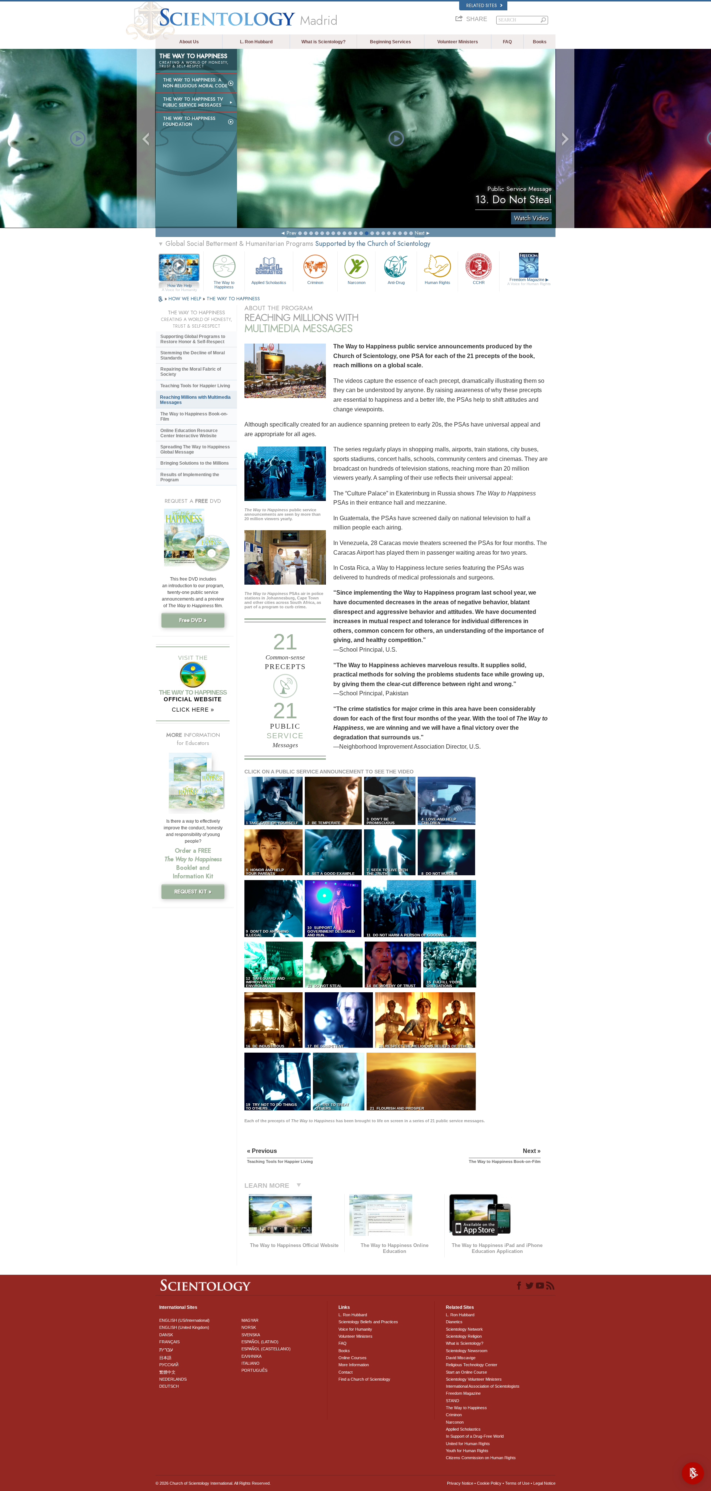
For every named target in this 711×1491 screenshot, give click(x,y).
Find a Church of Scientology (364, 1379)
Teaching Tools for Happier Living (195, 385)
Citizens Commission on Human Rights (481, 1457)
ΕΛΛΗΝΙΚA (251, 1356)
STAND (452, 1400)
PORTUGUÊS (254, 1370)
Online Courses (352, 1357)
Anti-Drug (396, 282)
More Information (353, 1365)
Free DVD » (193, 620)
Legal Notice (544, 1483)
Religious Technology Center (471, 1365)
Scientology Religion (464, 1336)
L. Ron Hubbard (256, 41)
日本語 (165, 1357)
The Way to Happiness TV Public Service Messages (193, 102)
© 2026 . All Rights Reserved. (213, 1483)
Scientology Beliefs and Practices (368, 1322)
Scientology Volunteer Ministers (474, 1379)
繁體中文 (167, 1372)
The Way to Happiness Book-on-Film (194, 416)
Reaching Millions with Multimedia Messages (195, 400)
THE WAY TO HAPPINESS (233, 298)
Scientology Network (464, 1329)
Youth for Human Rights (467, 1450)
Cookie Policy (489, 1483)
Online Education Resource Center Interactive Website (189, 433)
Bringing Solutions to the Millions (194, 463)
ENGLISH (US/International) (184, 1320)
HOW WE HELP (185, 298)
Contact (345, 1372)
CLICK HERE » (193, 709)
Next (419, 233)
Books (540, 41)
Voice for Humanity (355, 1329)
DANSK (166, 1335)
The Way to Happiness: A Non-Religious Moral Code (195, 83)
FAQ (507, 41)
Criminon (315, 282)
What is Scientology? (323, 41)
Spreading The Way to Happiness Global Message (195, 449)
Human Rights (437, 282)
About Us (189, 41)
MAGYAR (249, 1320)
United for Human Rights (468, 1443)
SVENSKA (250, 1335)
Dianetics (454, 1322)
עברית (166, 1350)
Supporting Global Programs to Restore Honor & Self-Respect (192, 339)
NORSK (248, 1327)
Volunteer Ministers (457, 41)
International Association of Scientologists (483, 1386)
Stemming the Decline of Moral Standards (192, 355)
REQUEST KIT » (192, 891)
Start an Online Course (466, 1372)
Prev (291, 233)
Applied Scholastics (268, 282)
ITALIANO (250, 1363)
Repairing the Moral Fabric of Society (190, 372)
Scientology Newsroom (466, 1350)
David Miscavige (460, 1357)
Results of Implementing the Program (189, 477)
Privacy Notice (460, 1483)
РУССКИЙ (168, 1365)
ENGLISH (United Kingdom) (184, 1327)
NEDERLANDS (173, 1379)
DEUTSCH (169, 1386)
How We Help (179, 285)
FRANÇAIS (169, 1342)
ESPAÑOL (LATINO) (259, 1342)
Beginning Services (390, 41)
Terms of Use (517, 1483)
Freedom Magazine (529, 281)
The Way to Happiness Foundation (189, 121)
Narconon (356, 282)
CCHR (479, 282)
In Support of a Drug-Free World (475, 1436)
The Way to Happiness (224, 284)
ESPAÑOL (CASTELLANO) (266, 1349)
